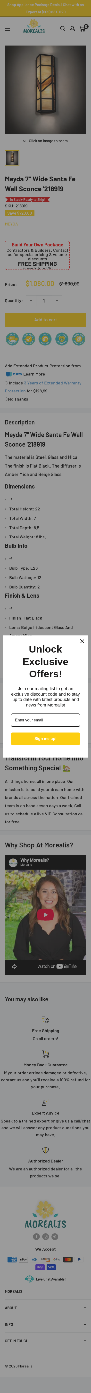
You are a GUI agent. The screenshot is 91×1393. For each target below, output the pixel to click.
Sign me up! (45, 739)
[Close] (82, 641)
